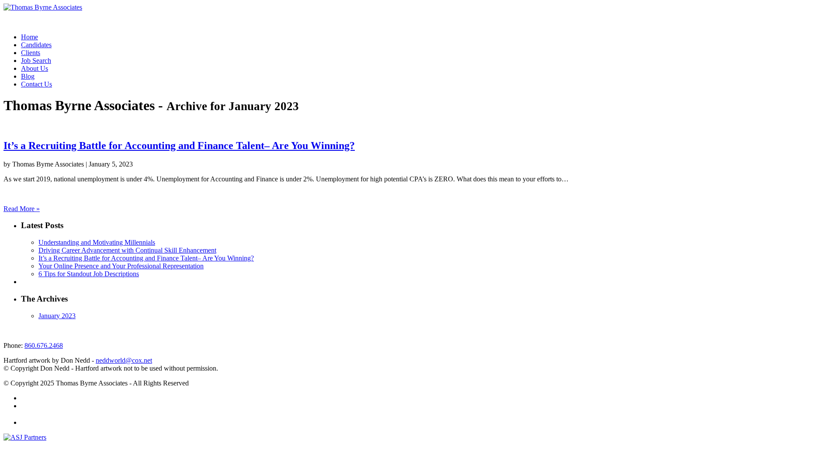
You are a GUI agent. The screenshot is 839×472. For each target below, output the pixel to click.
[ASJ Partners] (24, 437)
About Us (34, 68)
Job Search (36, 60)
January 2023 (57, 315)
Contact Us (36, 84)
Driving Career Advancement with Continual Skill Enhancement (127, 250)
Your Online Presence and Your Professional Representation (121, 266)
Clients (30, 52)
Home (29, 37)
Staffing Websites (21, 446)
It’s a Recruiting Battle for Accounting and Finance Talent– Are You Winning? (179, 145)
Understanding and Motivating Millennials (96, 242)
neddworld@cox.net (124, 360)
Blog (28, 76)
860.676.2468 (43, 345)
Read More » (21, 208)
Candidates (36, 45)
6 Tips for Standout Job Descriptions (88, 274)
